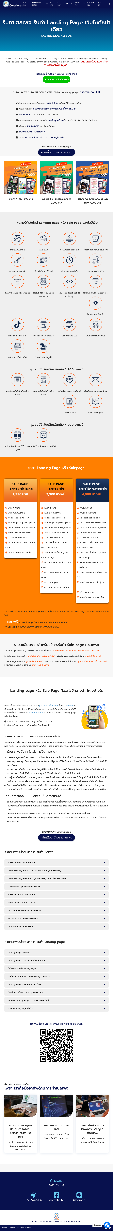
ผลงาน (51, 3)
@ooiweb (79, 1200)
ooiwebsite (56, 1200)
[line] (109, 1228)
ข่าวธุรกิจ (59, 3)
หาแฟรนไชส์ (78, 3)
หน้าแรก (24, 3)
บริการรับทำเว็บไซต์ (36, 3)
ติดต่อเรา (100, 3)
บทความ (69, 4)
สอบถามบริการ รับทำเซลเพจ (56, 79)
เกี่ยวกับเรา (90, 3)
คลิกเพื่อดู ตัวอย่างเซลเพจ (56, 152)
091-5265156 (33, 1200)
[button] (56, 862)
